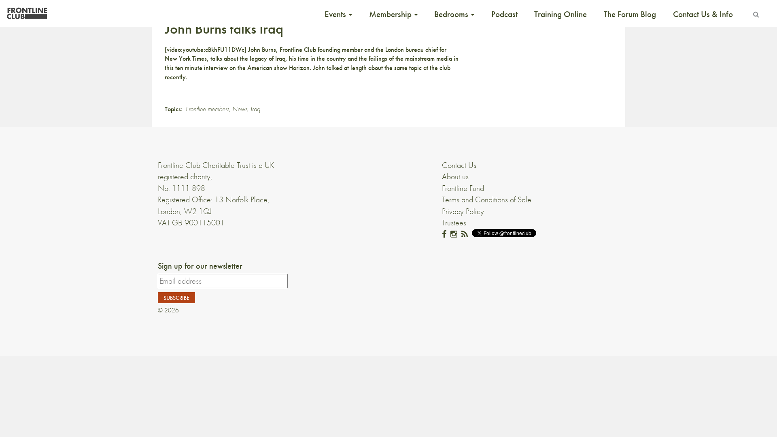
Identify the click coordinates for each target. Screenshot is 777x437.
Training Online (560, 14)
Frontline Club (298, 49)
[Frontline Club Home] (26, 11)
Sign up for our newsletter (200, 266)
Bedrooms (452, 14)
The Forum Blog (630, 14)
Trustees (454, 222)
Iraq (255, 109)
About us (455, 176)
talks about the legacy (238, 58)
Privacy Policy (463, 211)
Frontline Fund (463, 188)
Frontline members (207, 109)
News (239, 109)
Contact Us (459, 165)
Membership (391, 14)
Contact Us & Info (703, 14)
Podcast (504, 14)
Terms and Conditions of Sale (486, 199)
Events (336, 14)
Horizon (299, 68)
